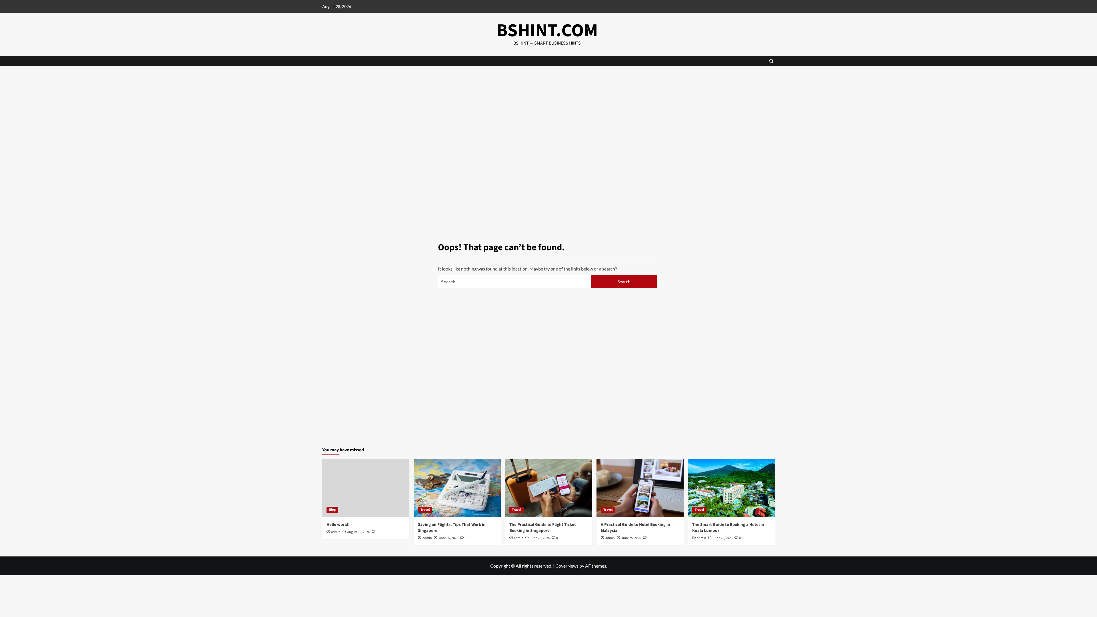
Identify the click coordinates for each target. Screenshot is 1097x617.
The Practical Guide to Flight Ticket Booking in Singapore (542, 528)
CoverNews (566, 565)
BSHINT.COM (547, 30)
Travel (425, 509)
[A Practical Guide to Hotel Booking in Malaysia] (640, 488)
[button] (771, 61)
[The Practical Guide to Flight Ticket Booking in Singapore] (548, 488)
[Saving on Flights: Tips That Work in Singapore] (457, 488)
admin (336, 532)
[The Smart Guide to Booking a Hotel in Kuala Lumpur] (731, 488)
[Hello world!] (365, 488)
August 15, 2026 (358, 532)
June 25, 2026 (448, 538)
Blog (332, 509)
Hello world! (338, 525)
